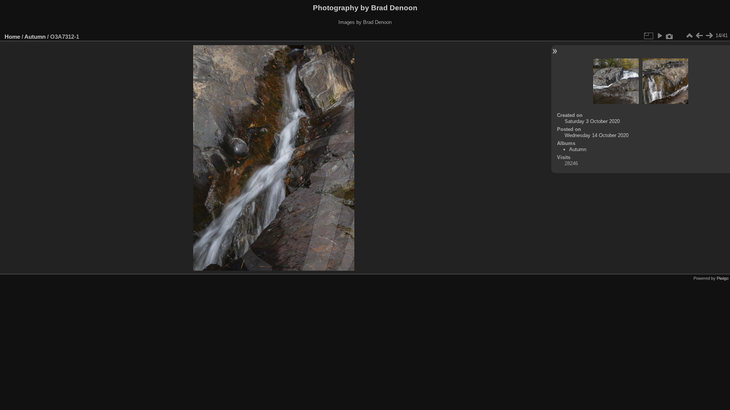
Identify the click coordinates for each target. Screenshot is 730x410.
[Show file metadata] (669, 36)
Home (12, 36)
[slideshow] (660, 36)
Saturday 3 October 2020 (592, 121)
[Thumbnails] (689, 36)
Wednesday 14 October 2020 (596, 135)
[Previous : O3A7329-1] (699, 36)
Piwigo (722, 278)
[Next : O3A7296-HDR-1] (709, 36)
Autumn (35, 36)
